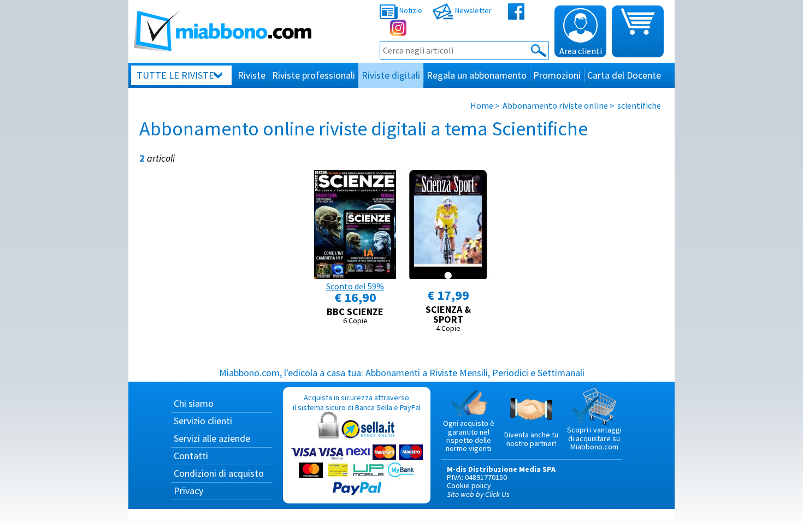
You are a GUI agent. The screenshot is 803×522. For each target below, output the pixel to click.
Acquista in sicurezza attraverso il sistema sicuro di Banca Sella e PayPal (357, 402)
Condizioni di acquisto (219, 473)
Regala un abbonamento (477, 75)
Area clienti (580, 50)
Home (481, 105)
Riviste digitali (391, 75)
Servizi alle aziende (212, 438)
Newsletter (472, 10)
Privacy (188, 490)
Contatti (191, 455)
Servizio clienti (203, 420)
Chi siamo (194, 403)
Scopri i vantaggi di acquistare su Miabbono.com (594, 438)
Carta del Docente (624, 75)
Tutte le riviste (175, 75)
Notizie (410, 10)
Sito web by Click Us (478, 494)
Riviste (251, 75)
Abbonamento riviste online (555, 105)
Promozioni (557, 75)
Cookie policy (469, 485)
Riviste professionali (313, 75)
